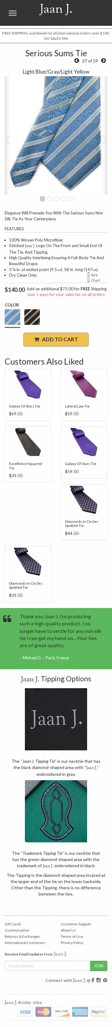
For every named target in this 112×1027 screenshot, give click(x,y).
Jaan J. (48, 13)
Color (12, 304)
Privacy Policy (72, 942)
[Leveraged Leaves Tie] (76, 60)
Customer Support (76, 924)
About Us (68, 930)
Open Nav (12, 13)
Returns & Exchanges (22, 936)
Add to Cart (58, 339)
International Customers (25, 942)
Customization (17, 930)
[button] (7, 135)
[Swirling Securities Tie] (103, 60)
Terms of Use (72, 936)
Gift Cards (13, 924)
